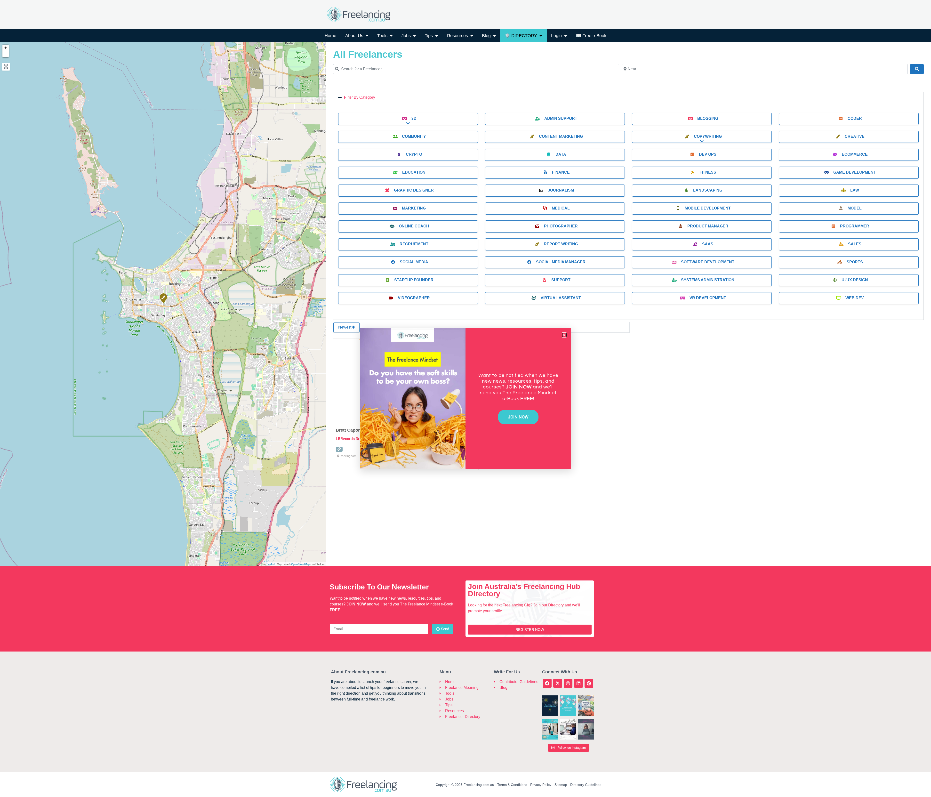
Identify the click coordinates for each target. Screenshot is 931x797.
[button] (564, 335)
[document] (465, 398)
